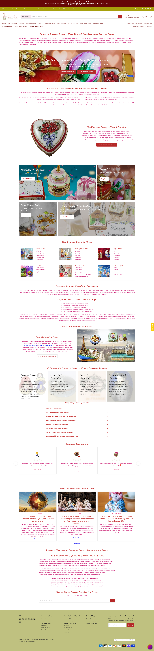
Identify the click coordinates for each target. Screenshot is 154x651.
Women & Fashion (79, 273)
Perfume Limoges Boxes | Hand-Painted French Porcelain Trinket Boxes (83, 275)
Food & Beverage (40, 252)
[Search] (120, 16)
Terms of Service (45, 627)
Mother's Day (117, 253)
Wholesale (53, 8)
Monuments (77, 253)
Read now (37, 539)
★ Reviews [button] (152, 327)
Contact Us (74, 8)
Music (37, 273)
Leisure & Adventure (85, 23)
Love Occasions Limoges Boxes (107, 145)
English (116, 640)
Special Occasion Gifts (36, 26)
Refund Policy (44, 630)
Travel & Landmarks (7, 26)
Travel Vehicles (78, 257)
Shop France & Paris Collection (47, 356)
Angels (115, 267)
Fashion (40, 23)
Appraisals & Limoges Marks (71, 619)
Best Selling (130, 23)
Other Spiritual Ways (118, 274)
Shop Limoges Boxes (67, 72)
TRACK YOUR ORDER (91, 623)
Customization (46, 8)
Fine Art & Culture (73, 23)
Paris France (77, 255)
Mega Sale (149, 26)
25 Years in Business (6, 8)
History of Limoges (68, 621)
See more (76, 543)
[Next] (138, 463)
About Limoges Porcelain (26, 8)
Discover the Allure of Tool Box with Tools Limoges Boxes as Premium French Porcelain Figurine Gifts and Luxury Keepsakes (77, 520)
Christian (116, 269)
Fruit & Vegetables (40, 253)
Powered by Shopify (23, 643)
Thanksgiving (116, 259)
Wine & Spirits (39, 259)
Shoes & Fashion (78, 269)
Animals (21, 23)
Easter (115, 252)
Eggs (37, 250)
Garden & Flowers (40, 255)
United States (78, 259)
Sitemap (52, 639)
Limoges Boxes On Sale (139, 26)
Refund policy (67, 632)
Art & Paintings (39, 267)
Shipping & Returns (46, 623)
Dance (37, 271)
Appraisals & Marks (37, 8)
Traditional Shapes (50, 23)
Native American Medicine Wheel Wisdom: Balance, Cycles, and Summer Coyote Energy (38, 518)
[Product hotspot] (91, 337)
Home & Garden (61, 23)
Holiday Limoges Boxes (21, 26)
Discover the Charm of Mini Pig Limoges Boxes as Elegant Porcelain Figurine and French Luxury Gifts (116, 518)
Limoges (4, 23)
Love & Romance (12, 23)
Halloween (116, 257)
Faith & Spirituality (98, 23)
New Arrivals (138, 23)
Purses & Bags (78, 267)
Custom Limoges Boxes (70, 623)
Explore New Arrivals (86, 72)
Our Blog (60, 8)
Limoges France (15, 8)
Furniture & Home (40, 257)
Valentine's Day (117, 250)
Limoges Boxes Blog (91, 621)
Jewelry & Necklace (79, 271)
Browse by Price (148, 23)
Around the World (79, 250)
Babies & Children (31, 23)
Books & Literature (40, 269)
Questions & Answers (46, 621)
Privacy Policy (44, 625)
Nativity (115, 273)
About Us (43, 619)
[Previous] (16, 463)
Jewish (115, 271)
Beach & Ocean (78, 252)
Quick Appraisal (66, 8)
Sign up (130, 625)
